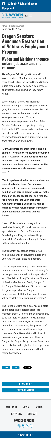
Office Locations (24, 420)
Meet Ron (11, 407)
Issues (38, 407)
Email (15, 368)
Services (16, 414)
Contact (32, 414)
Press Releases (16, 26)
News (4, 26)
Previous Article (25, 390)
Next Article (25, 384)
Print (6, 368)
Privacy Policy (25, 434)
